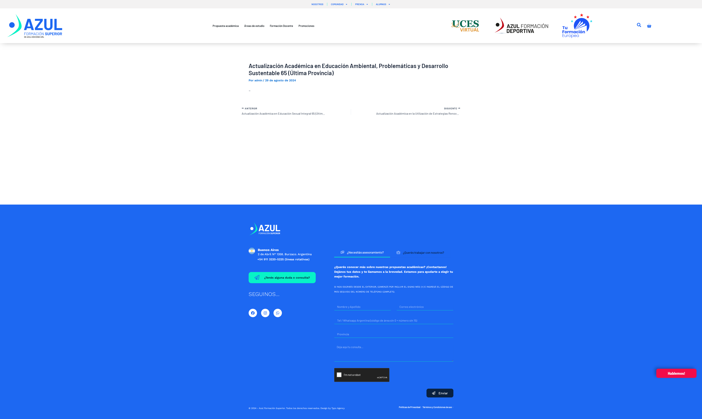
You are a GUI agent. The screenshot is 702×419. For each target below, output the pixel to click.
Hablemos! (676, 373)
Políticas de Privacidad (409, 407)
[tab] (362, 252)
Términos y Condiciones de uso (437, 407)
